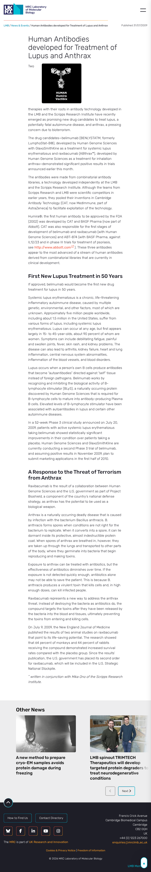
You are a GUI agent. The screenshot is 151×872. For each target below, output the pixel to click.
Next (125, 791)
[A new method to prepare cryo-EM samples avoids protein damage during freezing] (46, 733)
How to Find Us (18, 818)
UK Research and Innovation (48, 842)
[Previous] (110, 791)
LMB (6, 25)
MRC (12, 842)
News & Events (20, 25)
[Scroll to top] (8, 802)
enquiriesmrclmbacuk (129, 842)
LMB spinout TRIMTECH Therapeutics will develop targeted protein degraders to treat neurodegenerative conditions (119, 768)
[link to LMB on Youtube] (45, 831)
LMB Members (137, 866)
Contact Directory (51, 818)
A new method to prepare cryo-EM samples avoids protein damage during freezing (40, 765)
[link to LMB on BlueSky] (8, 831)
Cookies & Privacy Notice (61, 850)
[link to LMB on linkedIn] (33, 831)
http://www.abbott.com (52, 247)
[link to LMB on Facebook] (20, 831)
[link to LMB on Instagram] (58, 831)
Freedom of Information (91, 850)
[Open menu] (143, 10)
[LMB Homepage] (25, 10)
